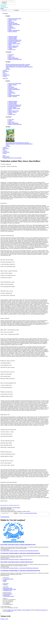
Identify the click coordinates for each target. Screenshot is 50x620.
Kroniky (10, 44)
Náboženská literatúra (12, 36)
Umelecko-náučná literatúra (14, 24)
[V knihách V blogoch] (4, 3)
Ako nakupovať (6, 595)
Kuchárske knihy (11, 28)
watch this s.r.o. (10, 611)
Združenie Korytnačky (7, 588)
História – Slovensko (12, 31)
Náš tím (4, 581)
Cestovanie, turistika (12, 37)
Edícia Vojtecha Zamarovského (14, 18)
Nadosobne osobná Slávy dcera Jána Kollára (12, 157)
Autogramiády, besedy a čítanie (9, 589)
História (10, 20)
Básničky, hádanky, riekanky (14, 43)
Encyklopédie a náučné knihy (14, 41)
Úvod (4, 155)
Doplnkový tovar (11, 49)
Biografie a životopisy (12, 23)
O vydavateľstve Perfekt (8, 578)
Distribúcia (5, 584)
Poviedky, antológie (12, 42)
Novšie (2, 516)
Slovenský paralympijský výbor (14, 40)
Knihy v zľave (11, 56)
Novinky (10, 55)
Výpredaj (10, 48)
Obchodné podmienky (7, 593)
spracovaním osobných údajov (30, 513)
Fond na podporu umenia (13, 45)
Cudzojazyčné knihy (12, 38)
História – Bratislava (12, 47)
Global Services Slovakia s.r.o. (41, 610)
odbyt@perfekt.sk (4, 7)
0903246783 (3, 6)
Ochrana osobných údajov (8, 596)
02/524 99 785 (4, 5)
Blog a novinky (6, 156)
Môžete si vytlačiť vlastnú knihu (15, 59)
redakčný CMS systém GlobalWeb (14, 610)
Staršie (7, 516)
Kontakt (4, 580)
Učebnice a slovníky (12, 19)
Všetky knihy (11, 54)
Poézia (9, 29)
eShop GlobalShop (26, 610)
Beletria (10, 25)
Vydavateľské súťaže (7, 590)
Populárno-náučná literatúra (14, 30)
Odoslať (15, 513)
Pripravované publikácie (13, 58)
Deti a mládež (11, 22)
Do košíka (8, 69)
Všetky (4, 516)
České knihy (10, 26)
